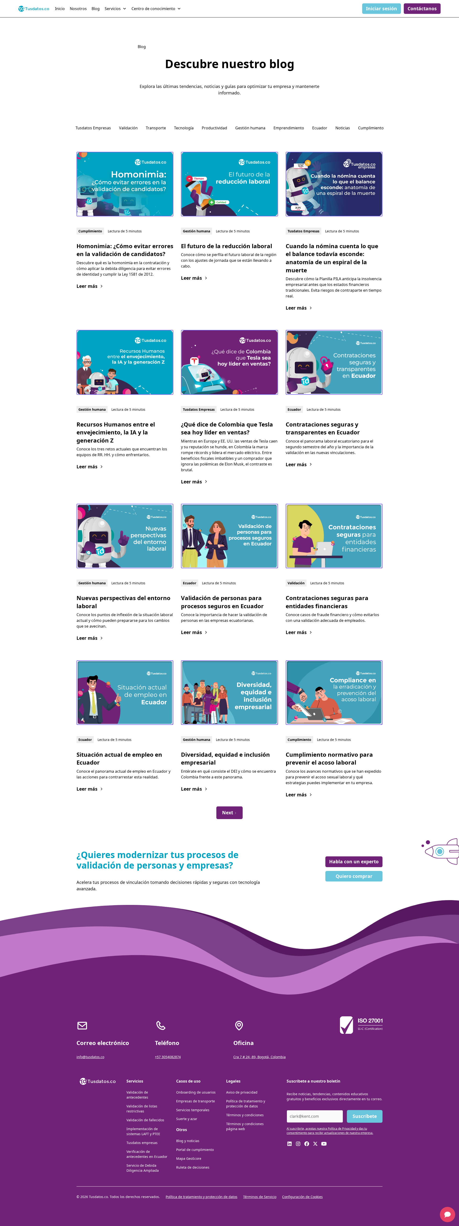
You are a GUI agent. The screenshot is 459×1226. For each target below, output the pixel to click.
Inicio (60, 8)
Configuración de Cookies (302, 1196)
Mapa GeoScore (188, 1158)
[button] (116, 8)
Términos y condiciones (245, 1115)
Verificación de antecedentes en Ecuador (146, 1154)
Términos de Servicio (259, 1196)
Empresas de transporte (195, 1101)
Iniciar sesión (381, 8)
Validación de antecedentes (137, 1095)
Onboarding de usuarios (196, 1092)
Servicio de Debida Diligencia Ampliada (142, 1168)
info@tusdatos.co (90, 1057)
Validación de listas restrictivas (141, 1108)
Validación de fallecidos (145, 1120)
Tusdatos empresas (142, 1142)
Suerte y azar (186, 1119)
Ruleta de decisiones (192, 1167)
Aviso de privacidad (241, 1092)
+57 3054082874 (168, 1057)
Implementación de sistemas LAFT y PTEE (143, 1131)
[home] (33, 8)
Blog (96, 8)
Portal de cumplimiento (195, 1149)
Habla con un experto (354, 861)
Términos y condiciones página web (245, 1126)
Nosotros (78, 8)
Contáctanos (422, 8)
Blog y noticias (187, 1140)
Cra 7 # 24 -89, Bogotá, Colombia (259, 1057)
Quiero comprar (354, 876)
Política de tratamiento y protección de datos (245, 1103)
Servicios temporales (192, 1110)
